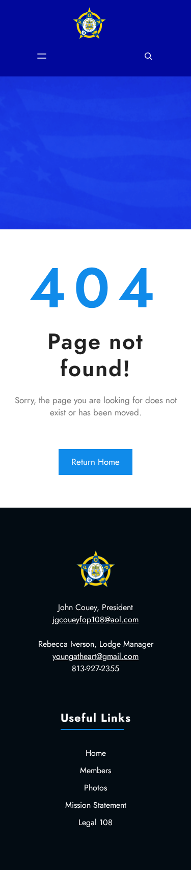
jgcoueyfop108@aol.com (95, 619)
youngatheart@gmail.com (95, 656)
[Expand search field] (148, 56)
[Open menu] (41, 56)
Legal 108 (95, 822)
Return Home (95, 462)
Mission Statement (95, 805)
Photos (95, 788)
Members (95, 770)
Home (96, 753)
